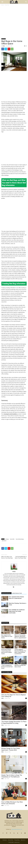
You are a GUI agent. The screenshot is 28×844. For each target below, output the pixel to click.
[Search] (26, 2)
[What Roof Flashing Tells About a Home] (4, 605)
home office (12, 539)
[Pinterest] (9, 49)
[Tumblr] (17, 833)
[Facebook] (2, 49)
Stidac (4, 45)
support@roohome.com (16, 829)
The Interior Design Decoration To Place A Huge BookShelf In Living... (13, 722)
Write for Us (23, 840)
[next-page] (4, 616)
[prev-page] (2, 616)
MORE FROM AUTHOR (17, 593)
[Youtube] (25, 833)
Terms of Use (10, 840)
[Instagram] (6, 833)
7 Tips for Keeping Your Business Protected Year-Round (7, 667)
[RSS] (14, 833)
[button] (2, 2)
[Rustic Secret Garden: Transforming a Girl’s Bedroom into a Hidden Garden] (7, 644)
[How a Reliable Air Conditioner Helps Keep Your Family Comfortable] (4, 611)
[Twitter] (5, 49)
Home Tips (7, 5)
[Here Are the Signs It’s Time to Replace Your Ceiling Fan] (14, 684)
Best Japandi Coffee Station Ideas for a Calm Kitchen (6, 636)
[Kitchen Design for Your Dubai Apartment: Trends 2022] (14, 738)
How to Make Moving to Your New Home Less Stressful (12, 802)
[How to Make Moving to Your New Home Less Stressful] (14, 791)
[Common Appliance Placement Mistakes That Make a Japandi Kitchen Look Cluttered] (21, 644)
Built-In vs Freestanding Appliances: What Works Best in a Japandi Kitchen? (20, 636)
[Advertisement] (14, 24)
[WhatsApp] (12, 49)
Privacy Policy (17, 840)
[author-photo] (14, 569)
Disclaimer (5, 840)
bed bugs (7, 539)
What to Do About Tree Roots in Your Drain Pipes (7, 557)
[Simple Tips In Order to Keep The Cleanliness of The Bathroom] (14, 764)
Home (2, 5)
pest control (4, 540)
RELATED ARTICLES (6, 593)
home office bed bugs (20, 539)
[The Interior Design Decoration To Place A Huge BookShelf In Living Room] (14, 711)
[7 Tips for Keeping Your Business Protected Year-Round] (7, 660)
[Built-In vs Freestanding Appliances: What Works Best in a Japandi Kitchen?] (21, 630)
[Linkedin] (14, 587)
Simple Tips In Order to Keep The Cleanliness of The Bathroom (11, 776)
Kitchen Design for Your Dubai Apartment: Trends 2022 (10, 749)
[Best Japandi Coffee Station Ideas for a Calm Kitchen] (4, 598)
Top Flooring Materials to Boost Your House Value (21, 557)
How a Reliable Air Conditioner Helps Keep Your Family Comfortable (17, 611)
